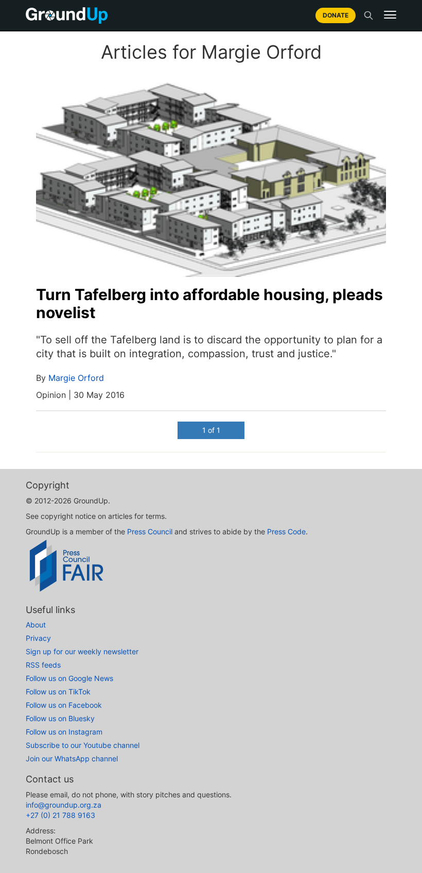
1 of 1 (211, 430)
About (36, 624)
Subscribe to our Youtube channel (82, 745)
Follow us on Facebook (64, 705)
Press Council (149, 531)
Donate (335, 15)
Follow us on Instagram (64, 731)
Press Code (286, 531)
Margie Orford (76, 378)
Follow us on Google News (69, 678)
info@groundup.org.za (63, 804)
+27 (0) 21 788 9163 (60, 815)
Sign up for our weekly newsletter (82, 651)
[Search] (368, 15)
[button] (390, 15)
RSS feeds (43, 664)
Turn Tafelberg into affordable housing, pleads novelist (209, 303)
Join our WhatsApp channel (72, 758)
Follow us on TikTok (58, 691)
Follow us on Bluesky (60, 718)
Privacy (38, 638)
